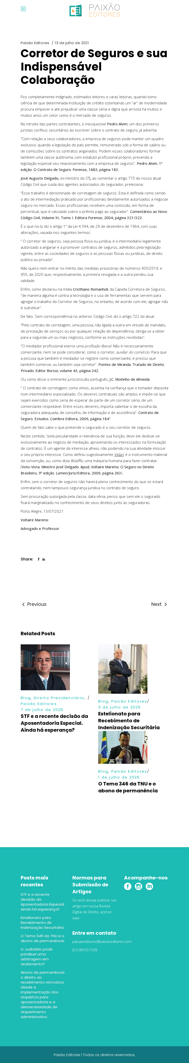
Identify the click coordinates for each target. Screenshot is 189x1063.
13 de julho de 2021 (72, 42)
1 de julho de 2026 (119, 777)
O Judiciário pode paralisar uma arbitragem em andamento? (37, 957)
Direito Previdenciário (59, 697)
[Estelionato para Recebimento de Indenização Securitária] (133, 669)
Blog (26, 697)
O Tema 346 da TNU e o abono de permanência (128, 787)
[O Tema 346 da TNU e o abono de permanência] (133, 747)
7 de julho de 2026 (42, 709)
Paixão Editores (35, 42)
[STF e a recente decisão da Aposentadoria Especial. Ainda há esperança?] (56, 667)
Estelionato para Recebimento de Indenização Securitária (129, 720)
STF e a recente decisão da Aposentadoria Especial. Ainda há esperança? (54, 723)
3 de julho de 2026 (119, 707)
